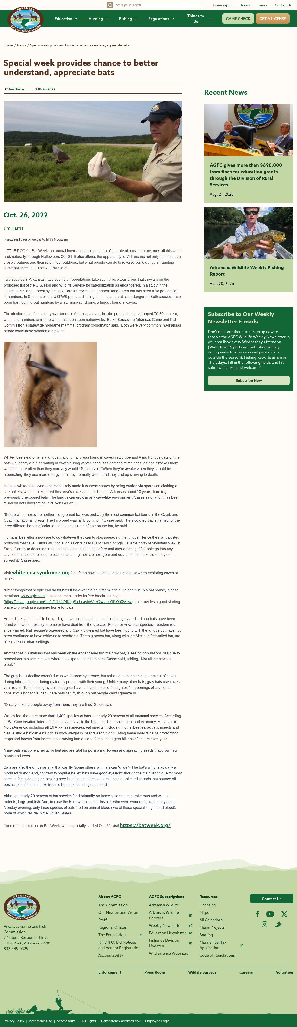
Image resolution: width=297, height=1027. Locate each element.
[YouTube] (270, 914)
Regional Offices (112, 927)
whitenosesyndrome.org (41, 572)
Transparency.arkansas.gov (120, 1021)
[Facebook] (257, 914)
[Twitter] (284, 914)
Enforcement (109, 972)
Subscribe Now (249, 380)
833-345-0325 (16, 949)
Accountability (110, 955)
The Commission (113, 905)
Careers (246, 972)
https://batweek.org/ (145, 825)
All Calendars (211, 920)
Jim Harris (16, 89)
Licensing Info (223, 5)
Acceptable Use (40, 1021)
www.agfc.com (33, 596)
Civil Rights (88, 1021)
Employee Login (157, 1021)
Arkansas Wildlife (164, 905)
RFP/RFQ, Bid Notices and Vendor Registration (119, 945)
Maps (204, 912)
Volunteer (284, 972)
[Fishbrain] (278, 924)
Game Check (238, 18)
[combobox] (154, 5)
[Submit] (110, 5)
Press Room (154, 972)
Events (262, 5)
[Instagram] (265, 924)
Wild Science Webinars (168, 953)
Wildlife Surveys (202, 972)
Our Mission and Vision (118, 912)
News (245, 5)
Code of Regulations (217, 955)
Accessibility (66, 1021)
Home (8, 45)
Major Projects (212, 927)
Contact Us (283, 5)
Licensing (208, 905)
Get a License (272, 18)
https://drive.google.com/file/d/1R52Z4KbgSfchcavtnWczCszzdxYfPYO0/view (68, 602)
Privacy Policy (14, 1021)
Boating (206, 935)
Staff (102, 920)
